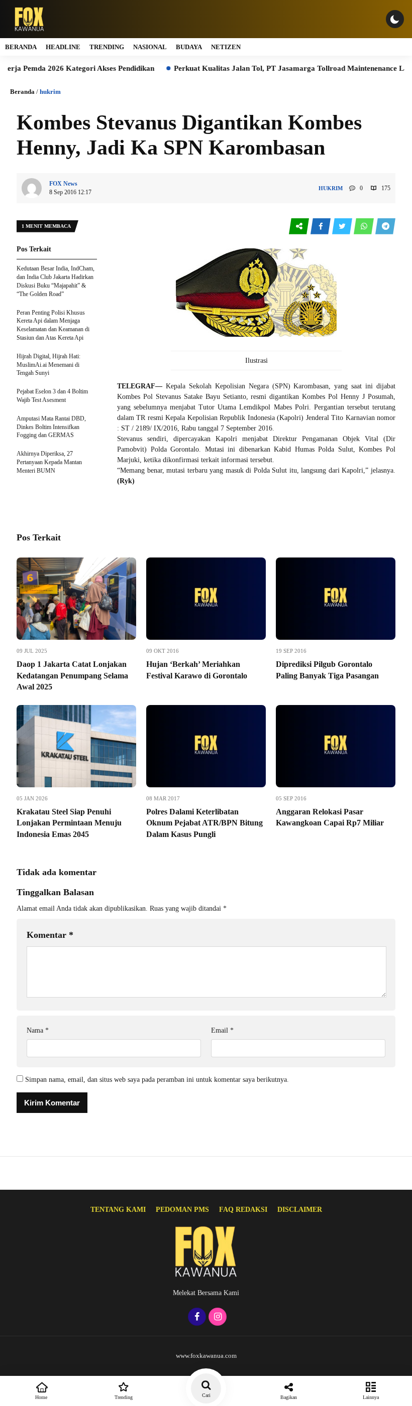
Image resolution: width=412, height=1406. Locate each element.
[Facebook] (195, 1317)
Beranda (21, 47)
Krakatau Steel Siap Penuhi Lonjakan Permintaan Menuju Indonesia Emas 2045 (69, 822)
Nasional (150, 47)
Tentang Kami (118, 1209)
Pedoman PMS (182, 1209)
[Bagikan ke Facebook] (321, 226)
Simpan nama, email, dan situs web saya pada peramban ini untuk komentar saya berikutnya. (157, 1079)
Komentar (50, 935)
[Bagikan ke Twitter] (343, 226)
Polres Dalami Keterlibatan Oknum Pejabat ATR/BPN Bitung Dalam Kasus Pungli (204, 822)
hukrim (50, 91)
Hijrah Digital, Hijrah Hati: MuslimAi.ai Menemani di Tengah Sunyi (48, 365)
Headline (63, 47)
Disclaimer (299, 1209)
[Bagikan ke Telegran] (385, 226)
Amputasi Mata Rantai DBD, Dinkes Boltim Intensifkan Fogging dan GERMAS (51, 427)
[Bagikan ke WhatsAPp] (364, 226)
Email (222, 1030)
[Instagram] (216, 1317)
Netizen (226, 47)
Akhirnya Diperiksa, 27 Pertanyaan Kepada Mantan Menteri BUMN (49, 462)
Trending (106, 47)
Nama (38, 1030)
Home (41, 1397)
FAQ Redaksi (243, 1209)
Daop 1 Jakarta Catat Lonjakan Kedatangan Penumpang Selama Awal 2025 (72, 675)
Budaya (189, 47)
